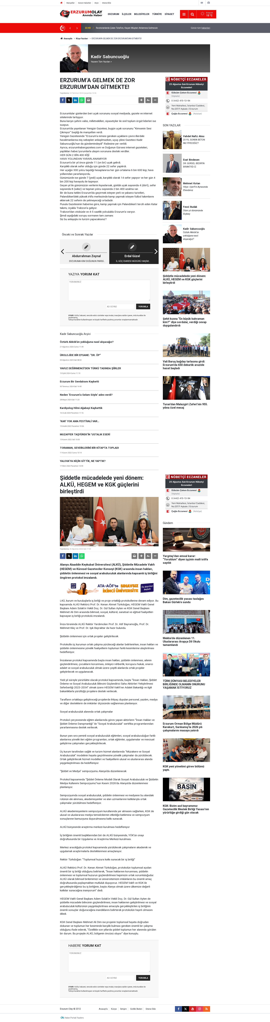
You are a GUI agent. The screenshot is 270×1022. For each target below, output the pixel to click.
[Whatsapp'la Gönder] (82, 100)
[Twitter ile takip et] (185, 1009)
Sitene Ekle (106, 3)
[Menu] (184, 14)
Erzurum (113, 14)
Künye (114, 1009)
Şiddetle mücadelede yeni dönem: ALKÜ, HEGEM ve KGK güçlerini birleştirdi (133, 28)
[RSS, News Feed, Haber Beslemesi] (206, 1009)
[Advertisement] (46, 75)
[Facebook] (63, 100)
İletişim (123, 1009)
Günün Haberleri (84, 3)
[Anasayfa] (61, 3)
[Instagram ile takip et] (199, 1009)
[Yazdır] (88, 100)
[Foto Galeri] (208, 2)
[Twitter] (69, 100)
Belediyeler (141, 14)
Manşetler (71, 3)
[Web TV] (201, 2)
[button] (141, 100)
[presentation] (70, 28)
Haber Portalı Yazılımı (74, 1018)
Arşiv (96, 3)
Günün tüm (200, 28)
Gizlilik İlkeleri (136, 1009)
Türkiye (157, 14)
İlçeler (126, 14)
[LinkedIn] (75, 100)
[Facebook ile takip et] (178, 1009)
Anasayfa (67, 38)
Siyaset (169, 14)
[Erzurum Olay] (81, 14)
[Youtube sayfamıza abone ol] (192, 1009)
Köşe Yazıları (82, 38)
